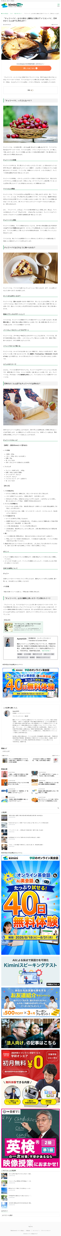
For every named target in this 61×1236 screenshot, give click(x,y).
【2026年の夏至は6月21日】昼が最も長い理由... (20, 1203)
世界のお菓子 (6, 751)
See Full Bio (45, 651)
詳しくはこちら (29, 68)
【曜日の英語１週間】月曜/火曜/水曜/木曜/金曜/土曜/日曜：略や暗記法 (25, 815)
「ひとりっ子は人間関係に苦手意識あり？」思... (20, 1181)
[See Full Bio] (50, 651)
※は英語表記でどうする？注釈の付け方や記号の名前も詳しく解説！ (24, 837)
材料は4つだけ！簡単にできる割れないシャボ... (19, 1189)
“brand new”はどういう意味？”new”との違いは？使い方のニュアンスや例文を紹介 (28, 822)
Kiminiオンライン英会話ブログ (31, 1233)
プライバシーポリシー (46, 1230)
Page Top (31, 1226)
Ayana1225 (55, 24)
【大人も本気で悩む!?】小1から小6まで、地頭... (20, 1174)
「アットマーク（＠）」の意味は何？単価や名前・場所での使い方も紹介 (25, 830)
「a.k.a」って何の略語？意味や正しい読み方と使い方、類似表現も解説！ (26, 844)
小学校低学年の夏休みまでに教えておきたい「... (20, 1196)
